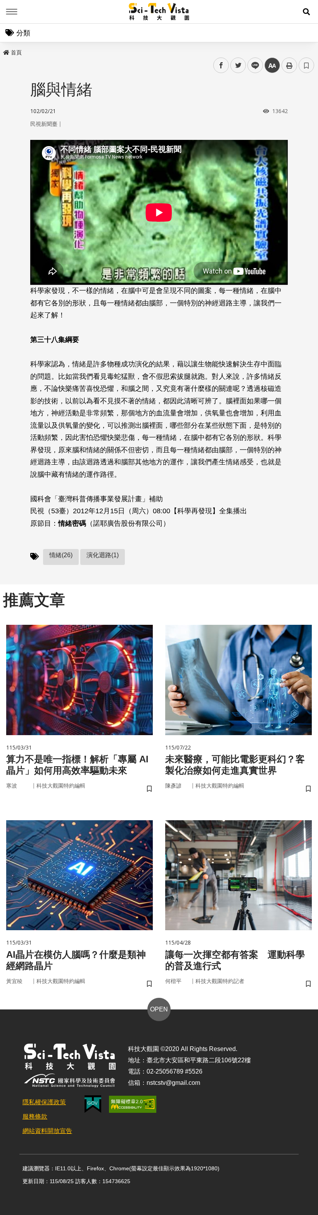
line (253, 65)
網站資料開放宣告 (47, 1131)
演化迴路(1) (102, 555)
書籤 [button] (306, 65)
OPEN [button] (159, 1009)
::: (5, 51)
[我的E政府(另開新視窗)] (93, 1104)
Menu (11, 11)
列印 (289, 65)
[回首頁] (159, 11)
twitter (238, 65)
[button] (306, 11)
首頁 (16, 52)
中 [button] (272, 65)
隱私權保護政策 (44, 1102)
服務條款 (34, 1116)
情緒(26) (61, 555)
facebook (221, 65)
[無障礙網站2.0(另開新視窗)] (132, 1104)
